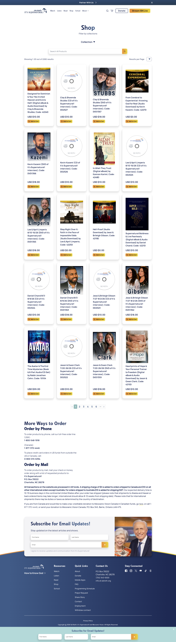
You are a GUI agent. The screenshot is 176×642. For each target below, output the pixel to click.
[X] (136, 571)
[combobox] (88, 51)
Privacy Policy (88, 621)
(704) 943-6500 (102, 577)
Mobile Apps (80, 580)
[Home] (35, 11)
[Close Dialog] (173, 629)
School (77, 11)
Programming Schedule (85, 588)
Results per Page (136, 59)
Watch (52, 11)
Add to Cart (35, 121)
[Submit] (105, 544)
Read (66, 11)
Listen (59, 11)
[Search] (124, 51)
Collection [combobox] (86, 41)
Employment (80, 606)
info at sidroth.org (103, 580)
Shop (71, 11)
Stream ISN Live (140, 10)
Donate (121, 10)
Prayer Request (81, 593)
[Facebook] (126, 571)
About (84, 11)
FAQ (76, 584)
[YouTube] (141, 571)
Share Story (80, 597)
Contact (78, 601)
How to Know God (33, 573)
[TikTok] (145, 571)
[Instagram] (131, 571)
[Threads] (150, 571)
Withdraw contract (83, 610)
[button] (151, 2)
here (141, 504)
